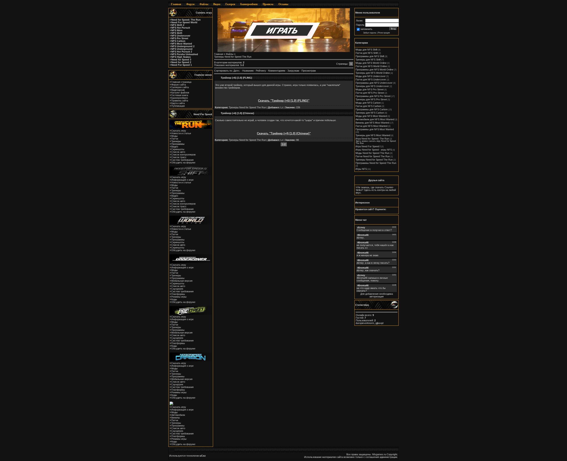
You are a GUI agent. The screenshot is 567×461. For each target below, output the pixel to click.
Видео (216, 4)
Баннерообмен (249, 4)
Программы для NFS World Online (374, 69)
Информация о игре (182, 179)
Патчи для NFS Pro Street (369, 92)
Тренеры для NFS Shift (368, 59)
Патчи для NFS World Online (371, 66)
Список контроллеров (183, 154)
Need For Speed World (184, 22)
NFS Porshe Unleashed (184, 54)
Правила (268, 4)
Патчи (174, 138)
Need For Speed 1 (181, 65)
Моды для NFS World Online (370, 63)
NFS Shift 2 (177, 25)
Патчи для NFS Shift (366, 53)
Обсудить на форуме (183, 162)
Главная (176, 4)
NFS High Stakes (181, 57)
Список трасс (178, 157)
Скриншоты (177, 149)
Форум (190, 4)
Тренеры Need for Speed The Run (247, 107)
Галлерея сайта (180, 87)
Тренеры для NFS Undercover (372, 86)
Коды (174, 299)
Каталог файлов (180, 92)
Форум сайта (178, 84)
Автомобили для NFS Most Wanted (374, 119)
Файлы (204, 4)
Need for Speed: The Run (186, 19)
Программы (177, 193)
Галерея (230, 4)
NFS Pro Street (179, 38)
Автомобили (178, 415)
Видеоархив (178, 90)
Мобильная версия (181, 280)
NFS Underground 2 (182, 46)
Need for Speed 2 (181, 62)
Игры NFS (361, 169)
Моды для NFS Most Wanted (371, 116)
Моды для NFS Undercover (370, 76)
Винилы (175, 417)
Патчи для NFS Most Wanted (371, 126)
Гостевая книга (179, 95)
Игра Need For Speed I (368, 146)
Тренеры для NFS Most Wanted (372, 135)
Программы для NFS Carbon (371, 109)
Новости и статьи (181, 133)
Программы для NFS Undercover (373, 82)
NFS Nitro (177, 30)
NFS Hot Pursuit (180, 27)
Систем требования (182, 160)
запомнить (366, 29)
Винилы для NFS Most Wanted (372, 122)
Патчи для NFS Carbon (368, 106)
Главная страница (181, 82)
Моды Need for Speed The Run (372, 153)
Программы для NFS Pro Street (372, 96)
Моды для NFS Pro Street (369, 89)
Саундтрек (177, 288)
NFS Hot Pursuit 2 (181, 51)
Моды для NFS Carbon (368, 102)
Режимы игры (178, 296)
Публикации (178, 106)
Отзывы (283, 4)
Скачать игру (178, 130)
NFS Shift (176, 33)
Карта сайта (178, 103)
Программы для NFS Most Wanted (374, 129)
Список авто (178, 152)
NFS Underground (181, 49)
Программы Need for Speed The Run (375, 163)
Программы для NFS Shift (369, 56)
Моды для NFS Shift (366, 49)
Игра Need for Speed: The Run (372, 138)
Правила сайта (179, 100)
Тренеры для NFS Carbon (369, 112)
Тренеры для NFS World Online (372, 73)
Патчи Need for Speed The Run (372, 156)
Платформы (178, 294)
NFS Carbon (178, 41)
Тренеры (176, 190)
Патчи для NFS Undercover (370, 79)
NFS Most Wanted (181, 43)
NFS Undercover (180, 35)
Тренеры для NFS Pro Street (371, 99)
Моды (174, 136)
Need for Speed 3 (181, 59)
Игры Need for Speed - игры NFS (373, 149)
